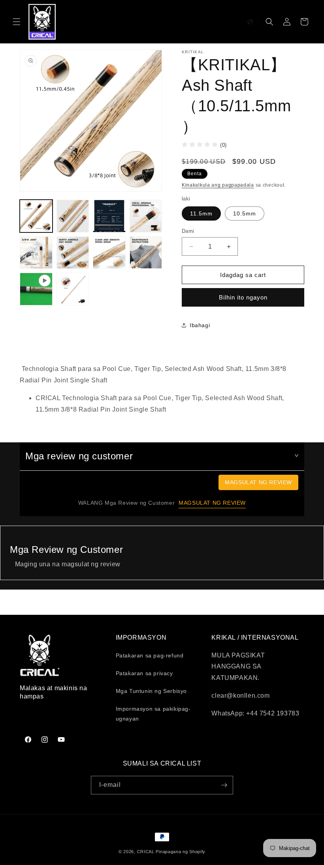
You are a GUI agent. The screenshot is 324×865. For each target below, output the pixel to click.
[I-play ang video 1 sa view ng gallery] (36, 289)
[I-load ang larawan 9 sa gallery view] (146, 252)
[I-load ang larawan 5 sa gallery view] (146, 216)
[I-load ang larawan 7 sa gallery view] (73, 252)
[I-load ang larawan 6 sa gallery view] (36, 252)
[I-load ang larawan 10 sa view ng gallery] (73, 289)
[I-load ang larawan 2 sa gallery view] (73, 216)
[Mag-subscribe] (224, 785)
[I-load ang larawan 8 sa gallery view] (109, 252)
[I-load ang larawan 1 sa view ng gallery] (36, 216)
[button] (16, 21)
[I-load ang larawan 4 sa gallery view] (109, 216)
